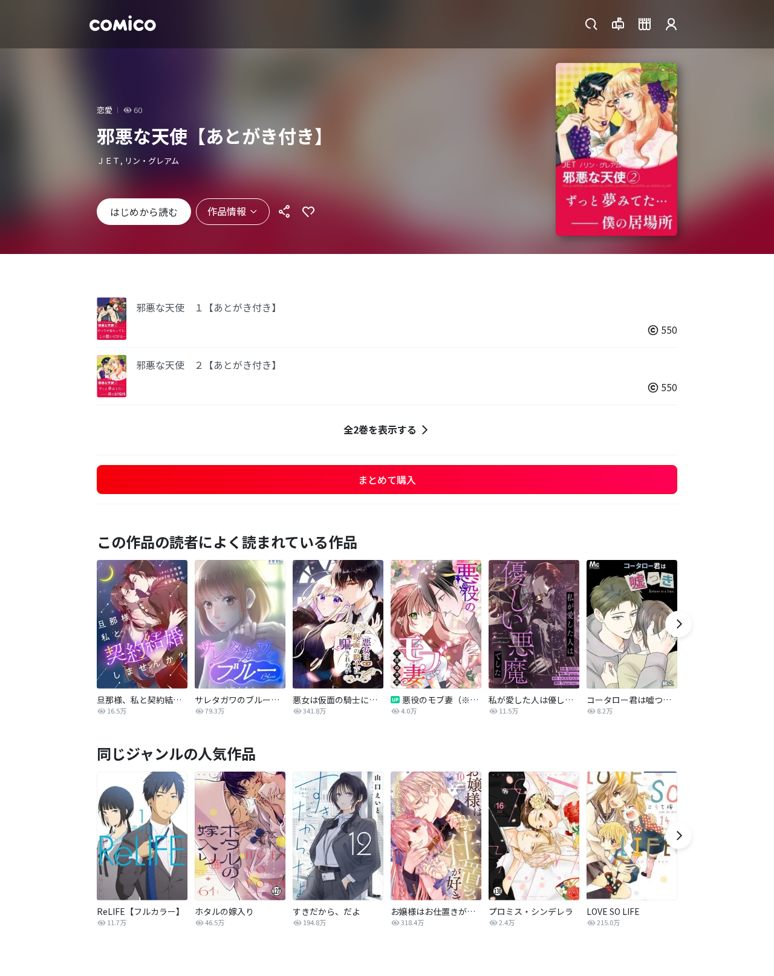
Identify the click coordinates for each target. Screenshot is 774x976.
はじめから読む (144, 211)
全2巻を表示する (380, 429)
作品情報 (226, 211)
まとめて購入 (387, 479)
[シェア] (284, 211)
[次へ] (678, 624)
